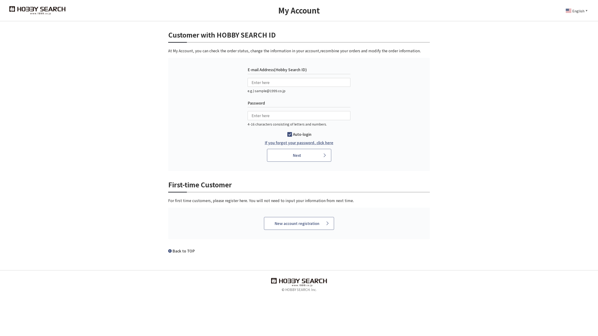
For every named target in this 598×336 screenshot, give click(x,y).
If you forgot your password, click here (299, 142)
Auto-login (302, 134)
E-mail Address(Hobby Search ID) (277, 69)
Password (256, 103)
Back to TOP (183, 250)
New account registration (296, 223)
